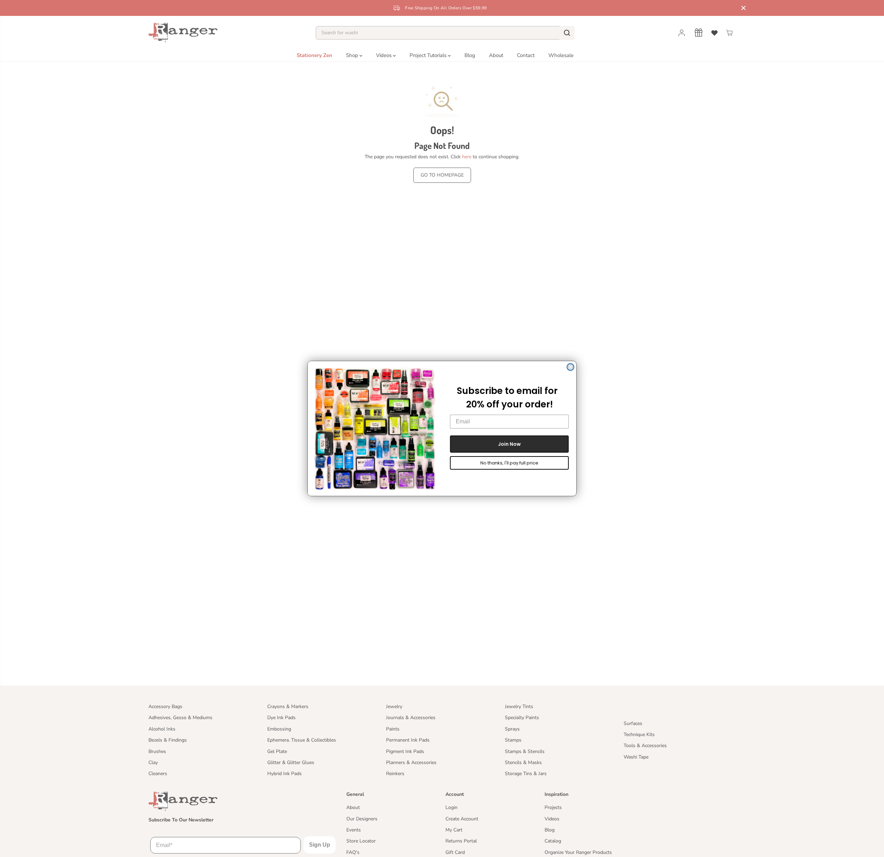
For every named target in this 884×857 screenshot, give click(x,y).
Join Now (509, 444)
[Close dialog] (570, 367)
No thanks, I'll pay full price (509, 463)
